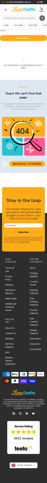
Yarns (32, 267)
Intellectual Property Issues (10, 307)
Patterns (18, 25)
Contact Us (10, 333)
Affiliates (9, 338)
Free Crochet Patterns (34, 321)
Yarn (6, 25)
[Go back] (4, 163)
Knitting (33, 25)
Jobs (7, 352)
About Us (9, 328)
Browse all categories (27, 163)
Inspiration (35, 338)
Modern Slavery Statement (10, 360)
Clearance (34, 343)
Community (35, 349)
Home (2, 30)
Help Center (11, 298)
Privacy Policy (25, 242)
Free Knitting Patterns (34, 301)
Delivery (9, 284)
